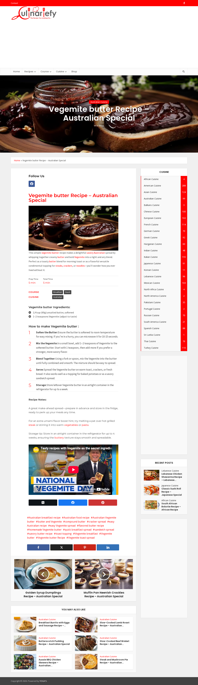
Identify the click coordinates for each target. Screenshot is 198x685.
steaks (59, 265)
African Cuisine (168, 500)
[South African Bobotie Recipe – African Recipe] (152, 505)
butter (60, 257)
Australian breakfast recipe (44, 517)
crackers (68, 265)
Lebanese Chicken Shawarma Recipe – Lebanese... (171, 477)
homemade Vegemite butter (45, 529)
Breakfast (57, 292)
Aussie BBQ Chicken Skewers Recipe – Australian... (50, 662)
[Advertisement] (99, 44)
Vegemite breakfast (86, 533)
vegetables (71, 425)
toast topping (64, 533)
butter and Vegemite (50, 521)
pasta (84, 425)
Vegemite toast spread (81, 537)
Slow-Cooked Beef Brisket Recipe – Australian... (114, 643)
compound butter (75, 521)
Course (45, 71)
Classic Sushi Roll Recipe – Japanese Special (171, 491)
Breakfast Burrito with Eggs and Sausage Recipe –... (54, 624)
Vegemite (79, 257)
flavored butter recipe (91, 525)
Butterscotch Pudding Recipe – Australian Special (54, 643)
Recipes (28, 71)
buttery (59, 437)
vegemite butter (50, 252)
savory (90, 252)
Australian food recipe (76, 517)
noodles (80, 265)
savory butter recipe (40, 533)
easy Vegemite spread (62, 525)
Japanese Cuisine (169, 485)
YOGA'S (43, 681)
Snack (67, 292)
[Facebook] (32, 184)
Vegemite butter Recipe (51, 537)
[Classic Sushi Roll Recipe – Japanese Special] (152, 490)
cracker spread (97, 521)
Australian (99, 252)
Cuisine (60, 71)
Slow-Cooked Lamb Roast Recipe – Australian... (114, 624)
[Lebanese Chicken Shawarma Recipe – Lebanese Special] (152, 475)
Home (16, 71)
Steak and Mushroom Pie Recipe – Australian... (114, 661)
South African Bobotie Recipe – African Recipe (171, 506)
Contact (14, 3)
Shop (74, 71)
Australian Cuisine (99, 102)
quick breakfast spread (78, 529)
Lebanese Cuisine (170, 470)
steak (32, 425)
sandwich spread (104, 529)
